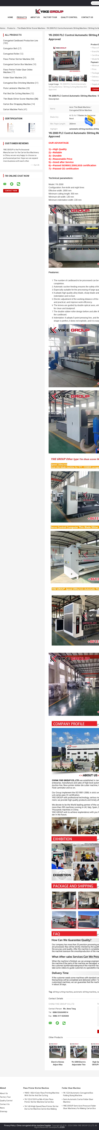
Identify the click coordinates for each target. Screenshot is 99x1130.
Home (10, 17)
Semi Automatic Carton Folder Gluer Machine (78, 1100)
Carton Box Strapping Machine (17, 104)
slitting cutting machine (63, 992)
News (2, 1108)
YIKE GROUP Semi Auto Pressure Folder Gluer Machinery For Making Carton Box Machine (79, 1107)
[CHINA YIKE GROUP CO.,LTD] (49, 11)
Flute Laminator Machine (14, 88)
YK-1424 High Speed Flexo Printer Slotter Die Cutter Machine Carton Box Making (41, 1107)
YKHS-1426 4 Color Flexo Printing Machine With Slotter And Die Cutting (41, 1094)
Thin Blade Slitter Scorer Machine (31, 28)
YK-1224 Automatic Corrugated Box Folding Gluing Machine (78, 1094)
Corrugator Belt (10, 48)
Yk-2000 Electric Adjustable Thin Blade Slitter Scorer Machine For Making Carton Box (79, 1063)
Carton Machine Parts (13, 109)
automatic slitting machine (85, 992)
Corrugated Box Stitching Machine (18, 83)
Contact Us (87, 17)
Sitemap (3, 1111)
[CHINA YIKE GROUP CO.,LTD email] (6, 184)
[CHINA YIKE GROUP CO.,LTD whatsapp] (13, 184)
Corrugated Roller (11, 54)
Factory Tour (50, 17)
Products (22, 17)
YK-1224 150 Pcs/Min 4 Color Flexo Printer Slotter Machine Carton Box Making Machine (39, 1101)
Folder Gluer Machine (12, 77)
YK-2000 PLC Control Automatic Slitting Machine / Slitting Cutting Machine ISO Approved (68, 87)
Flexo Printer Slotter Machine (16, 59)
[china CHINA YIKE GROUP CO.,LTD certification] (10, 127)
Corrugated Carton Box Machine (17, 64)
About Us (35, 17)
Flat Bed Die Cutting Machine (16, 93)
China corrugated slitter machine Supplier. (34, 1125)
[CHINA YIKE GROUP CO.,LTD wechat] (20, 184)
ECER (62, 1127)
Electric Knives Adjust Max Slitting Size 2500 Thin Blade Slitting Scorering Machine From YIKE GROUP (57, 1063)
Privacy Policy (9, 1125)
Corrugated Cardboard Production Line (20, 40)
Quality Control (69, 17)
